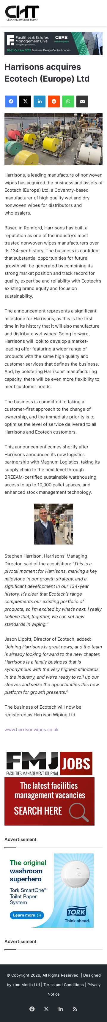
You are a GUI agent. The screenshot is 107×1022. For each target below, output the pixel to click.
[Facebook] (11, 101)
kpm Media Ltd (26, 984)
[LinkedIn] (39, 101)
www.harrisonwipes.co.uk (31, 729)
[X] (25, 101)
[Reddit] (54, 101)
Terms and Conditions (63, 984)
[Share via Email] (82, 101)
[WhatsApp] (68, 101)
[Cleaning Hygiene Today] (22, 13)
